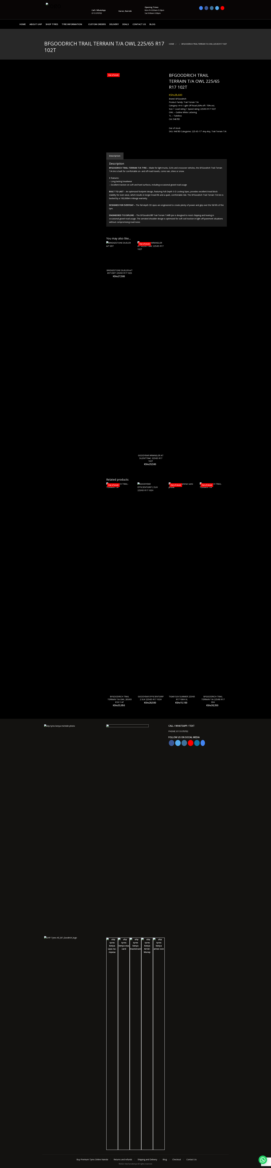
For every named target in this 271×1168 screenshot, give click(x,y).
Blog (152, 24)
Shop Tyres (52, 24)
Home (22, 24)
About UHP (35, 24)
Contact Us (139, 24)
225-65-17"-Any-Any (201, 131)
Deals (125, 24)
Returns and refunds (123, 1159)
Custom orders (97, 24)
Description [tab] (114, 155)
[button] (263, 1160)
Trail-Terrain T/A (218, 131)
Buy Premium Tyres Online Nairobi (92, 1159)
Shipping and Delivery (147, 1159)
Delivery (114, 24)
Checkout (176, 1159)
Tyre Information (72, 24)
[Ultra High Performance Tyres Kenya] (60, 5)
